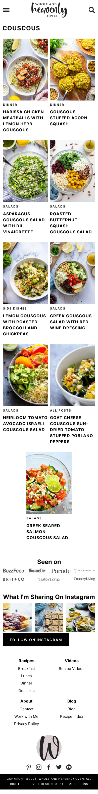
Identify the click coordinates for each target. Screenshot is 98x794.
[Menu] (6, 10)
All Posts (60, 410)
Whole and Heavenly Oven (49, 10)
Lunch (26, 675)
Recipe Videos (71, 668)
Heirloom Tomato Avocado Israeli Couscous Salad (25, 423)
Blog (72, 709)
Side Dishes (15, 308)
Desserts (26, 690)
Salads (11, 206)
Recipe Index (71, 716)
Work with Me (26, 716)
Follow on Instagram (36, 640)
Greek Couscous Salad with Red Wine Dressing (71, 321)
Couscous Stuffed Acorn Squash (68, 117)
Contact (26, 709)
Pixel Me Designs (73, 784)
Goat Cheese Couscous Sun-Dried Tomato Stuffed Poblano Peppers (71, 429)
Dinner (10, 105)
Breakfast (26, 668)
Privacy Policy (26, 723)
